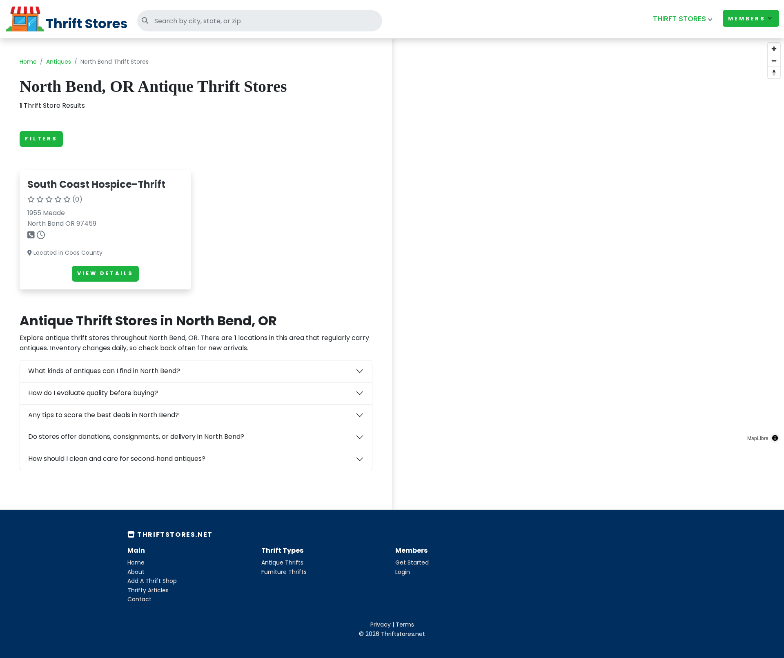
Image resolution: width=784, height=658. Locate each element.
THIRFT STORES (679, 19)
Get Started (412, 562)
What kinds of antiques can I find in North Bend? (104, 371)
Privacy (380, 624)
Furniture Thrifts (284, 572)
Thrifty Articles (148, 590)
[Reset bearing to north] (774, 72)
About (136, 572)
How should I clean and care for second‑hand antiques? (116, 458)
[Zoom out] (774, 61)
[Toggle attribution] (775, 438)
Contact (139, 599)
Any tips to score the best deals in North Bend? (103, 415)
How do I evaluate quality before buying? (93, 393)
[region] (588, 243)
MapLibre (757, 437)
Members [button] (747, 18)
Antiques (58, 62)
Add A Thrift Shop (152, 581)
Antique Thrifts (282, 562)
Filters (41, 138)
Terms (405, 624)
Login (402, 572)
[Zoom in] (774, 49)
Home (28, 62)
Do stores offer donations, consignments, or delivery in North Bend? (136, 436)
